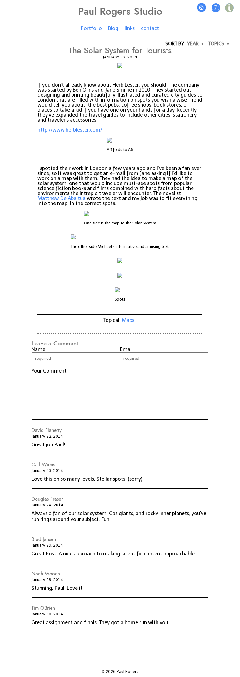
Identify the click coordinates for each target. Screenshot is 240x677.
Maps (128, 320)
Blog (113, 28)
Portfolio (91, 28)
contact (150, 28)
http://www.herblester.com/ (70, 130)
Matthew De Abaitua (62, 198)
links (130, 28)
